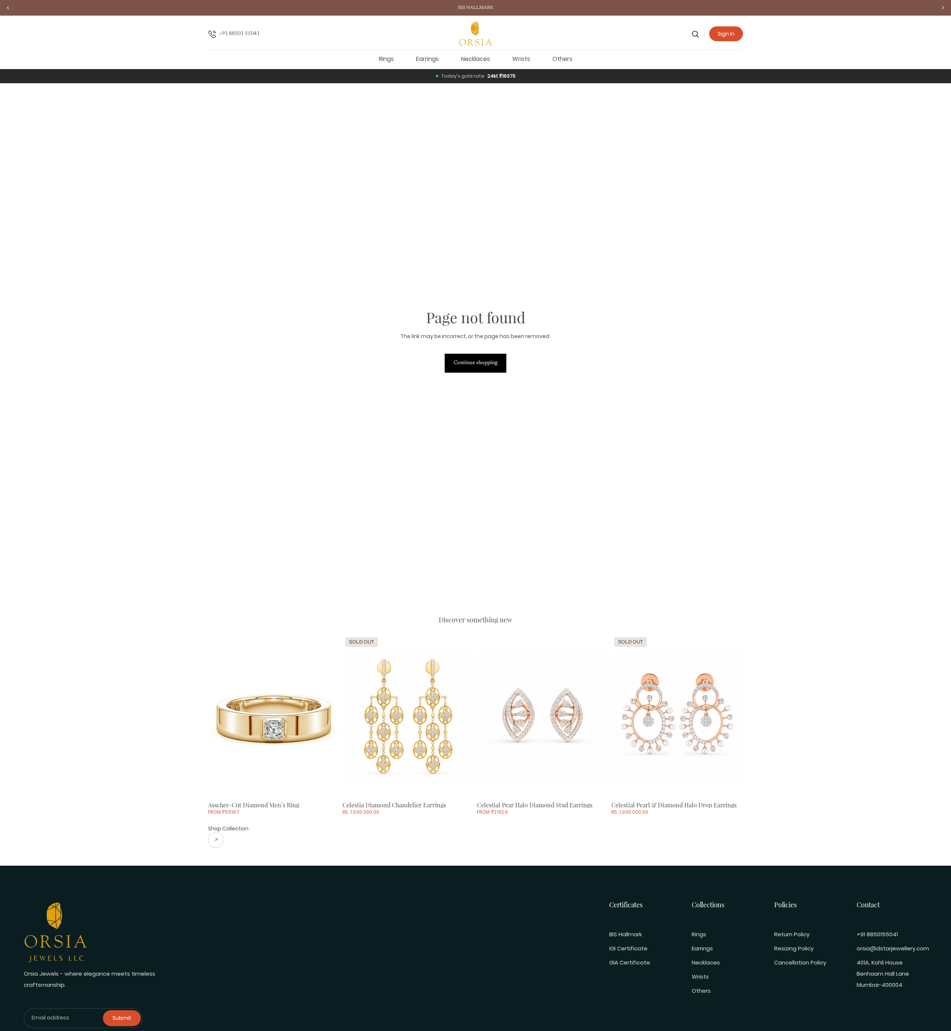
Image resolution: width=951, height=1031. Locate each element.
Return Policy (791, 934)
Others (701, 991)
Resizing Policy (794, 948)
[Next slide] (328, 716)
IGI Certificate (628, 948)
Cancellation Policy (800, 962)
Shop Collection (228, 828)
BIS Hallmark (625, 934)
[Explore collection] (228, 840)
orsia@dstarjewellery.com (893, 948)
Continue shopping (475, 363)
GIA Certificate (629, 962)
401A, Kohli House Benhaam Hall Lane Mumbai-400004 (883, 974)
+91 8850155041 (877, 934)
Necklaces (706, 962)
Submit (122, 1018)
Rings (699, 934)
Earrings (702, 948)
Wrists (700, 976)
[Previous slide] (219, 716)
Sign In (726, 34)
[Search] (695, 34)
